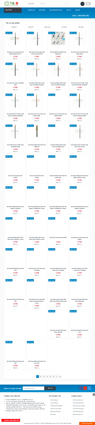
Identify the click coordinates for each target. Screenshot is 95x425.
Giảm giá (14, 27)
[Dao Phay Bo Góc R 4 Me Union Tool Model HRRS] (15, 132)
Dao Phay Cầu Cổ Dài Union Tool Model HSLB (79, 53)
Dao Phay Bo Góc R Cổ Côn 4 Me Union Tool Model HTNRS (79, 115)
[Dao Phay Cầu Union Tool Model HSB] (15, 70)
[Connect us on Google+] (85, 388)
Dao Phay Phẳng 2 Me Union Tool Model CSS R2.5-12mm (79, 176)
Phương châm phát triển (56, 405)
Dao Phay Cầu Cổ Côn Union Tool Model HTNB (37, 115)
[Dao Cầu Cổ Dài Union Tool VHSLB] (15, 156)
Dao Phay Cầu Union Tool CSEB (58, 237)
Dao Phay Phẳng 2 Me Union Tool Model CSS (58, 176)
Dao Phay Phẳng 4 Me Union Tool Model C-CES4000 (79, 207)
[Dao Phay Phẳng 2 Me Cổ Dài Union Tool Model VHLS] (58, 125)
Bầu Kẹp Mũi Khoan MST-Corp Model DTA (58, 53)
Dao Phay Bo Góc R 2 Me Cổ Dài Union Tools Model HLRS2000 (79, 84)
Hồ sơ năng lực (54, 400)
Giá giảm (80, 27)
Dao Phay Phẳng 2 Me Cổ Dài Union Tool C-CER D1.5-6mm (36, 238)
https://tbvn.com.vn (17, 411)
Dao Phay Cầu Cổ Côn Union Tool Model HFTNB (58, 115)
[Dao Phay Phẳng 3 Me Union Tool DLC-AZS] (37, 342)
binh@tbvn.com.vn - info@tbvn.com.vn (21, 399)
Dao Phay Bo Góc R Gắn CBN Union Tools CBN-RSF (37, 53)
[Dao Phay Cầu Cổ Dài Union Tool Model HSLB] (80, 39)
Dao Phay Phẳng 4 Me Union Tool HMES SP (36, 145)
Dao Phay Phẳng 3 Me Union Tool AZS (15, 362)
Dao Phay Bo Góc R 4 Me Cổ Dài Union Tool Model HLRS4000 (15, 115)
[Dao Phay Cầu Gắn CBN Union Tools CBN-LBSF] (80, 280)
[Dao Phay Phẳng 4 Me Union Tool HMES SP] (37, 132)
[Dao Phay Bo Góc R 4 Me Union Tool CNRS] (37, 249)
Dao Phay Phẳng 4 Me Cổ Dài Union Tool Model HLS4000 (58, 84)
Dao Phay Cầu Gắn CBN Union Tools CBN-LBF (58, 331)
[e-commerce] (11, 3)
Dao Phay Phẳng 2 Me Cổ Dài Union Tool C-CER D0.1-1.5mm (15, 238)
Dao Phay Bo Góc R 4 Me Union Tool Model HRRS (15, 145)
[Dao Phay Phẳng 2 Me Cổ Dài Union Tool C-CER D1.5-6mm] (37, 218)
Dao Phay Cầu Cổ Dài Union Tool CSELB (79, 238)
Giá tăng (64, 27)
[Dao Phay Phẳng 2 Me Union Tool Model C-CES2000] (15, 187)
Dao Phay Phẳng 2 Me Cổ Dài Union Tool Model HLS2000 (36, 84)
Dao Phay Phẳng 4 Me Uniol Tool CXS (15, 269)
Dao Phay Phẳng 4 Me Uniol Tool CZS (15, 300)
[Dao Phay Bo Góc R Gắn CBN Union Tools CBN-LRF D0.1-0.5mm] (37, 280)
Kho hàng (52, 414)
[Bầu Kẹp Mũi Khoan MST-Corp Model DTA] (58, 38)
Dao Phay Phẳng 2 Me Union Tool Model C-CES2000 (15, 207)
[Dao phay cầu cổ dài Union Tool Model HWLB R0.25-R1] (15, 39)
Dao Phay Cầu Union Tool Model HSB (15, 84)
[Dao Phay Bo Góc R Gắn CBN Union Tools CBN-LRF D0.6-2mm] (58, 280)
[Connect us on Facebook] (81, 388)
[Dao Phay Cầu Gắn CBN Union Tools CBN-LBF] (58, 311)
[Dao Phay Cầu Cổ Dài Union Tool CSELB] (80, 218)
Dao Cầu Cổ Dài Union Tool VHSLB (15, 176)
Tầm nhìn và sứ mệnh (55, 408)
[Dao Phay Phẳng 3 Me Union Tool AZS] (15, 342)
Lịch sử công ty (54, 403)
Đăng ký (50, 388)
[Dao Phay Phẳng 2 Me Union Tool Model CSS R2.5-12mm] (80, 156)
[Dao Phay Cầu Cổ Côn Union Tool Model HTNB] (37, 101)
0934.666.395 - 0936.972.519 (26, 401)
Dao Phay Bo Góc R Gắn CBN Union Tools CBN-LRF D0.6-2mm (58, 300)
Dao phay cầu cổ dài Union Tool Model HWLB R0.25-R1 (15, 53)
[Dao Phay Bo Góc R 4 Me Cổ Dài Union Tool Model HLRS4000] (15, 101)
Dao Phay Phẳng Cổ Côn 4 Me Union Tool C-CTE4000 (79, 269)
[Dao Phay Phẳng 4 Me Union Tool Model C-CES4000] (80, 187)
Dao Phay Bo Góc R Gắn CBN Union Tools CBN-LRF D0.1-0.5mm (37, 301)
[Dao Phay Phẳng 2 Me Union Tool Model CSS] (58, 156)
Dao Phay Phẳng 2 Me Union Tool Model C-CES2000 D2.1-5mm (36, 207)
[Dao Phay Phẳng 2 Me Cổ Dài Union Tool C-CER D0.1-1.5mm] (15, 218)
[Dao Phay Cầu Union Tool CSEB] (58, 218)
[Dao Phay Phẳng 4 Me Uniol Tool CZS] (15, 280)
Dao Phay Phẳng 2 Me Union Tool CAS (79, 331)
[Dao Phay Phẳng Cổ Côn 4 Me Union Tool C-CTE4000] (80, 249)
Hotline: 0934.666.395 (11, 420)
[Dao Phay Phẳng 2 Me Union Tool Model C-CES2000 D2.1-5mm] (37, 187)
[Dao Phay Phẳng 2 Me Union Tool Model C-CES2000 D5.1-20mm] (58, 187)
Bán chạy (47, 27)
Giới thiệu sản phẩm (55, 411)
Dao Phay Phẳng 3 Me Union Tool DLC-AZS (36, 362)
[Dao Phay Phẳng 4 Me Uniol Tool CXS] (15, 249)
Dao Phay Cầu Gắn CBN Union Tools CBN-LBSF (80, 300)
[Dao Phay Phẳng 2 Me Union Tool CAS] (80, 311)
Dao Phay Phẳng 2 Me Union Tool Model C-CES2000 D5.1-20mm (58, 207)
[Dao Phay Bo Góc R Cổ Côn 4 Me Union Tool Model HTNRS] (80, 101)
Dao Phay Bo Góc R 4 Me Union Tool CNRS (37, 269)
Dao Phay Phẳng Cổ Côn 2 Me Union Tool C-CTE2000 (58, 269)
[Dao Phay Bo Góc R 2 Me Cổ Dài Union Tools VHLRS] (80, 132)
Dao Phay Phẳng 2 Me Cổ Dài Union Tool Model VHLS (58, 145)
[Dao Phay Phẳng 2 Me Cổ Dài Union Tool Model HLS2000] (37, 70)
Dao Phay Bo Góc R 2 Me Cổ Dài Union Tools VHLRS (79, 145)
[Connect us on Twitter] (89, 388)
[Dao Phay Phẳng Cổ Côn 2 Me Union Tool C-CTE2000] (58, 249)
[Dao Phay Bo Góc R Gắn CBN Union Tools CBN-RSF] (37, 39)
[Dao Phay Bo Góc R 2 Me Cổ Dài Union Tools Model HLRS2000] (80, 70)
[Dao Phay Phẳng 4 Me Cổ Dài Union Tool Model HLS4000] (58, 70)
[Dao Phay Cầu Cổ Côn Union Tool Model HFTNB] (58, 94)
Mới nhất (30, 27)
